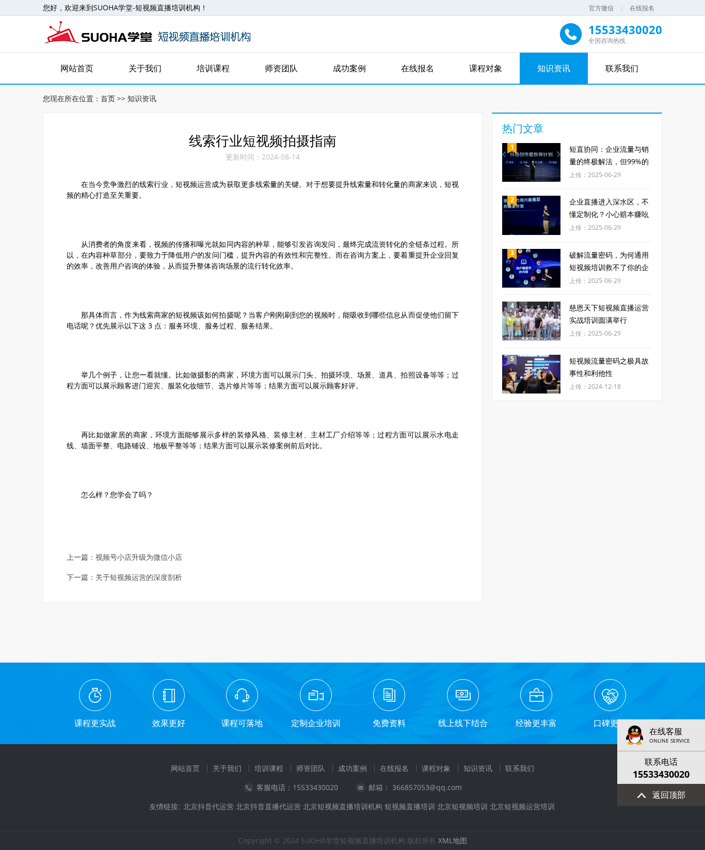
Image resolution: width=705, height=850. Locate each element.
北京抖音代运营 (208, 806)
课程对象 (485, 68)
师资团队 (281, 68)
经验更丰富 (536, 723)
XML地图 (452, 840)
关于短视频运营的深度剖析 (138, 577)
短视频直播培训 (409, 806)
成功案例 (349, 68)
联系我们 (621, 68)
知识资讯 (553, 68)
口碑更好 (610, 723)
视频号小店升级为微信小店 (138, 557)
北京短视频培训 (462, 806)
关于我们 (145, 68)
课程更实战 (95, 723)
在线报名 (642, 8)
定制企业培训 (316, 723)
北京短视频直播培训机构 (342, 806)
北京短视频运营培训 (522, 806)
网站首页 (76, 68)
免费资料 (389, 723)
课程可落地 (242, 723)
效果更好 (168, 723)
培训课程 (213, 68)
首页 (108, 98)
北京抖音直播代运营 (268, 806)
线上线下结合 (463, 723)
